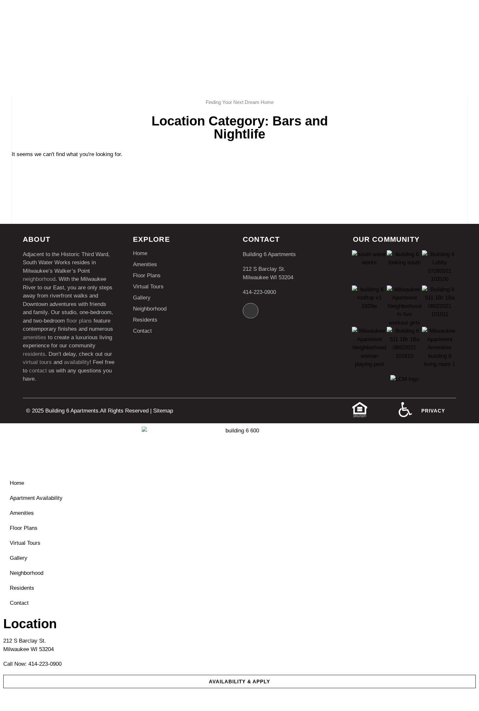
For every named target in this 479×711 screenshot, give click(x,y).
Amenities (145, 264)
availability (77, 362)
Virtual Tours (148, 286)
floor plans (79, 321)
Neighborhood (150, 309)
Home (140, 253)
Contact (142, 331)
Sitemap (163, 411)
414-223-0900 (259, 292)
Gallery (142, 298)
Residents (145, 320)
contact (38, 371)
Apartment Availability (36, 498)
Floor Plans (147, 275)
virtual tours (37, 362)
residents (34, 354)
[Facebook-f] (250, 311)
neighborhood (39, 279)
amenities (34, 337)
